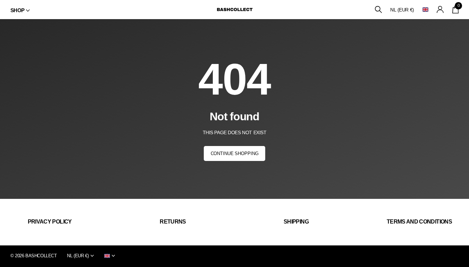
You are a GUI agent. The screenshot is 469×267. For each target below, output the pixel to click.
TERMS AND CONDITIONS (419, 222)
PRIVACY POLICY (50, 222)
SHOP (17, 10)
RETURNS (173, 222)
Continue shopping (235, 153)
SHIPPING (296, 222)
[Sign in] (440, 9)
